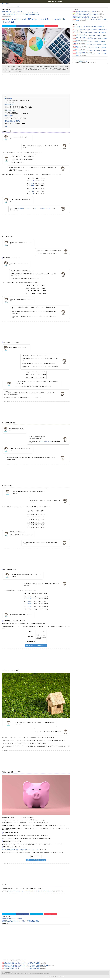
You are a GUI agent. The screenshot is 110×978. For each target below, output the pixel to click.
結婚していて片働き (41, 635)
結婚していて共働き (41, 637)
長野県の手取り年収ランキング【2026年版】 (85, 13)
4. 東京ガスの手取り (8, 115)
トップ (4, 6)
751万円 (32, 191)
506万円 (32, 183)
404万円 (32, 180)
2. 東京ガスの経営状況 (9, 104)
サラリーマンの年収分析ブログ (55, 1)
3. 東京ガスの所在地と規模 (10, 110)
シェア (23, 26)
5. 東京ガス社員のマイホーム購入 (11, 120)
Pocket (51, 26)
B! (37, 26)
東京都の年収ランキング (24, 208)
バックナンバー (18, 6)
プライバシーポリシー (61, 976)
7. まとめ (6, 126)
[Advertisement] (36, 84)
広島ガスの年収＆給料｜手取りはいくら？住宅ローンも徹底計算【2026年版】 (20, 13)
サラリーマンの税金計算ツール (80, 61)
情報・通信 (74, 19)
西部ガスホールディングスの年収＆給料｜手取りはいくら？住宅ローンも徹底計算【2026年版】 (26, 965)
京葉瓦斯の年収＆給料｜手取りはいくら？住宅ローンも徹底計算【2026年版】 (22, 963)
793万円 (32, 193)
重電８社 (74, 11)
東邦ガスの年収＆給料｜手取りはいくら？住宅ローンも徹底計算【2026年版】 (22, 968)
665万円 (32, 188)
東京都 (9, 16)
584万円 (32, 185)
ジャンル (11, 6)
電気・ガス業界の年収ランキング (43, 208)
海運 (73, 14)
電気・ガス (5, 16)
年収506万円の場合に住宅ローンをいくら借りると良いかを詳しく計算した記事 (20, 849)
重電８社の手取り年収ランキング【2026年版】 (86, 11)
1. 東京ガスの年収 (8, 98)
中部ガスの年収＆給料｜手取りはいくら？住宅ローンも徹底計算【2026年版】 (22, 966)
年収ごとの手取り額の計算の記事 (16, 891)
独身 (38, 634)
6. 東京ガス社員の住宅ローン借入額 (12, 121)
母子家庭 (39, 638)
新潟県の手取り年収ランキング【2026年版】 (85, 16)
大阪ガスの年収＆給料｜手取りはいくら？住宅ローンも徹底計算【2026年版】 (22, 962)
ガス (3, 19)
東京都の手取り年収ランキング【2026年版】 (12, 11)
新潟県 (74, 16)
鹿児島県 (74, 17)
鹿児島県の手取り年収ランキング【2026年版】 (86, 17)
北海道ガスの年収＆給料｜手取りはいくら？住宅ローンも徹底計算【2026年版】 (20, 14)
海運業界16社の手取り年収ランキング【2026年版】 (86, 14)
